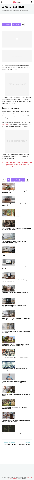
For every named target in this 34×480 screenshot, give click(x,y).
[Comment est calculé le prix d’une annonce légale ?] (8, 352)
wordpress (18, 171)
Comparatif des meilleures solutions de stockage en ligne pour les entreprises (15, 280)
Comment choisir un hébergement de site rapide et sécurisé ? (15, 267)
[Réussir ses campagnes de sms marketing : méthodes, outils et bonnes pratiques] (8, 313)
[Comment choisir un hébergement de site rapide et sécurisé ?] (8, 262)
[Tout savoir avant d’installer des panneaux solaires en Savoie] (8, 249)
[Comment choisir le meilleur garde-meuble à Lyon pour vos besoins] (8, 326)
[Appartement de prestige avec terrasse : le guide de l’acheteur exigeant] (8, 186)
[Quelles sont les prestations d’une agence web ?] (8, 428)
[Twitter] (12, 180)
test (12, 171)
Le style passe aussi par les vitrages (11, 216)
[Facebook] (8, 180)
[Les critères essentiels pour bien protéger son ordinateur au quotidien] (8, 301)
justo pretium (5, 124)
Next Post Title (24, 444)
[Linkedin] (23, 180)
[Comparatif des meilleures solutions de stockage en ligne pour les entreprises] (8, 275)
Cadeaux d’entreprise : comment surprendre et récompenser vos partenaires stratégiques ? (14, 382)
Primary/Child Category (20, 10)
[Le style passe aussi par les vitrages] (8, 212)
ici (27, 477)
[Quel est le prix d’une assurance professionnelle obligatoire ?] (8, 199)
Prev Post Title (10, 444)
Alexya (3, 10)
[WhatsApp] (20, 180)
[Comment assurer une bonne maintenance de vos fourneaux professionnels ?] (8, 364)
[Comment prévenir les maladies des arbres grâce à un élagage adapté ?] (8, 402)
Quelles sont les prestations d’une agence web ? (14, 433)
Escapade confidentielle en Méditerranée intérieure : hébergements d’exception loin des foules (15, 345)
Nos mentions (13, 478)
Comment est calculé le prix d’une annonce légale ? (15, 357)
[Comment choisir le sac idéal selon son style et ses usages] (8, 288)
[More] (23, 24)
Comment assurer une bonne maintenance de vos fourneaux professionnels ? (14, 369)
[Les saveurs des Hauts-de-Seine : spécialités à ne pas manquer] (8, 389)
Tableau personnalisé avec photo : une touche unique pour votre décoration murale (16, 421)
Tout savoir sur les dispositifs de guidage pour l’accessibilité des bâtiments (14, 242)
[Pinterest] (16, 180)
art (8, 171)
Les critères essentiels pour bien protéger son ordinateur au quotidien (14, 306)
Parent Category (10, 10)
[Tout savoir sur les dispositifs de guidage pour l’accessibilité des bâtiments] (8, 236)
